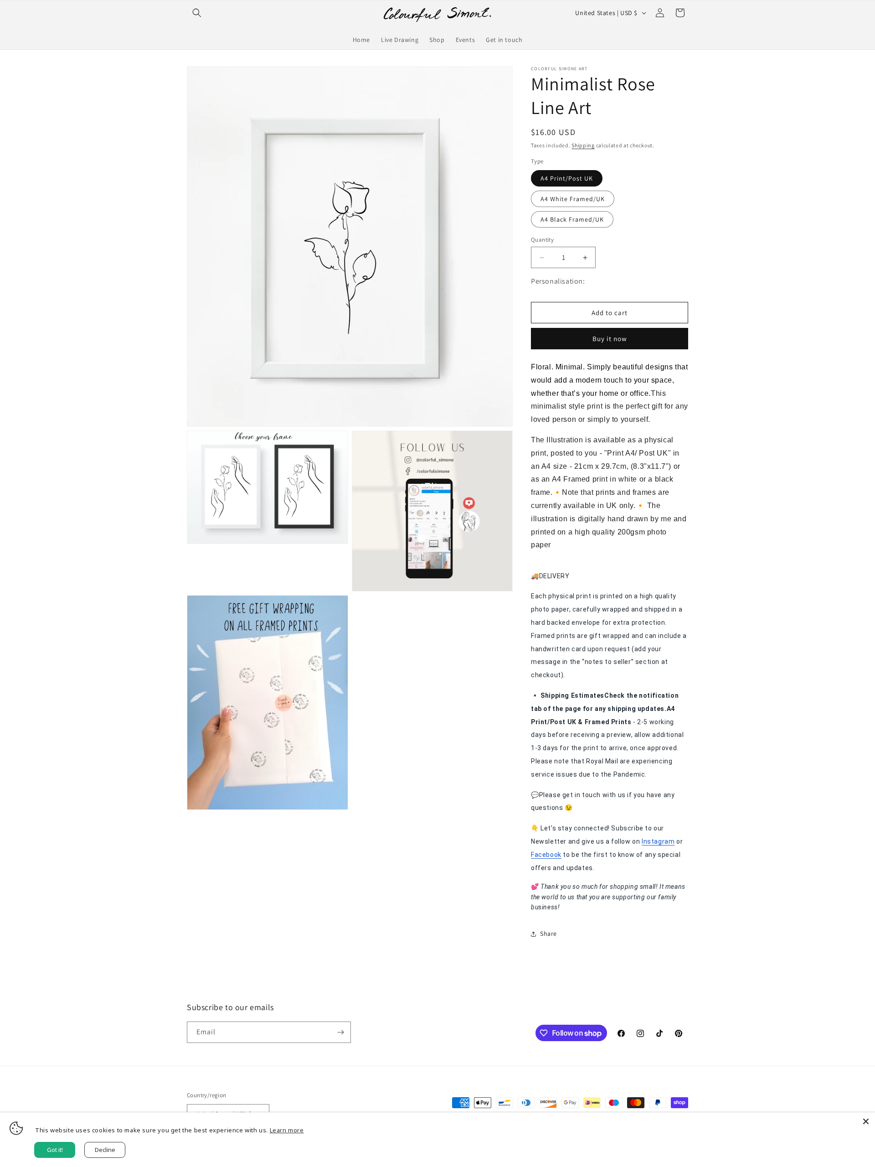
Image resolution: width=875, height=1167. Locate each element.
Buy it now (609, 338)
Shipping (583, 145)
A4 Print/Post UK (566, 178)
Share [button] (548, 933)
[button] (197, 13)
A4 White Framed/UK (572, 199)
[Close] (865, 1121)
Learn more (287, 1130)
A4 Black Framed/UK (572, 219)
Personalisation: (558, 281)
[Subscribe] (340, 1032)
